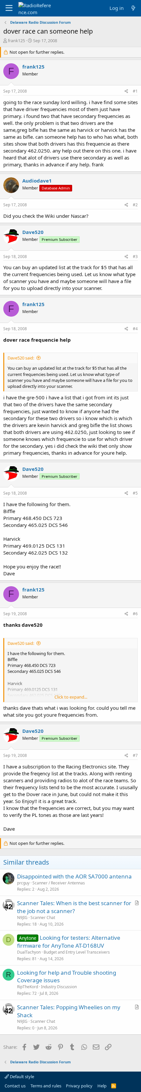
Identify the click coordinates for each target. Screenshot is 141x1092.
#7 (135, 755)
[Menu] (9, 8)
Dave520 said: (21, 358)
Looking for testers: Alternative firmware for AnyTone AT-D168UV (68, 941)
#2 (135, 205)
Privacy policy (79, 1086)
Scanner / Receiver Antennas (58, 883)
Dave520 (33, 232)
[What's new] (133, 8)
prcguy (23, 883)
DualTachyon (29, 952)
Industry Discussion (59, 987)
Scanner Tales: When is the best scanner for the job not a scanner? (74, 907)
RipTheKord (27, 987)
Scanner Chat (42, 917)
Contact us (15, 1086)
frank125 (16, 40)
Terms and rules (45, 1086)
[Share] (126, 91)
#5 (135, 493)
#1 (135, 91)
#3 (135, 256)
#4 (135, 328)
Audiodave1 (37, 180)
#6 (135, 614)
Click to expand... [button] (70, 697)
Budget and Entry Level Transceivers (77, 952)
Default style (21, 1076)
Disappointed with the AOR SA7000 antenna (74, 876)
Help (102, 1086)
